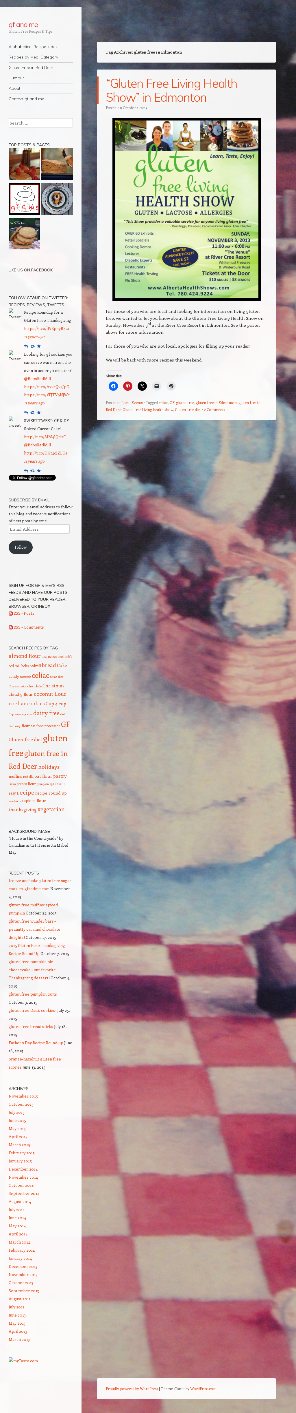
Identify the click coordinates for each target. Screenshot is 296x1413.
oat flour (43, 776)
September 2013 (24, 1290)
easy (18, 726)
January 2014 (20, 1258)
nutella (28, 776)
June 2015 (17, 1120)
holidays (49, 766)
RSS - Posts (23, 613)
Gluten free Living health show (148, 409)
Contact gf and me (26, 98)
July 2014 (17, 1209)
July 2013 (16, 1307)
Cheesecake (17, 686)
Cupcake (14, 714)
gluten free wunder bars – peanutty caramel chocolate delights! (34, 929)
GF (172, 402)
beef (61, 656)
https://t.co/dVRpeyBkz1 (46, 328)
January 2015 (20, 1161)
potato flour (26, 783)
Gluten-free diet (188, 409)
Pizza (12, 784)
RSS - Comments (28, 627)
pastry (59, 776)
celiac (163, 402)
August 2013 (20, 1298)
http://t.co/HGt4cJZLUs (45, 453)
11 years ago (34, 336)
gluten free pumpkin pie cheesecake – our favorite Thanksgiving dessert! (32, 970)
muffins (15, 776)
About (14, 88)
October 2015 (21, 1104)
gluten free (185, 402)
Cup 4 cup (56, 703)
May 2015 (17, 1128)
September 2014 (24, 1193)
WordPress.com (203, 1388)
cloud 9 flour (21, 694)
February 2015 (22, 1152)
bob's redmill (31, 665)
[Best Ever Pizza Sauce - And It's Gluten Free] (24, 200)
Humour (16, 78)
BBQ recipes (49, 657)
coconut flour (50, 693)
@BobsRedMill (37, 378)
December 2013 (23, 1266)
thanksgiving (23, 809)
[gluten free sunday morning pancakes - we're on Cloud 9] (24, 165)
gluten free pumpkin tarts (33, 994)
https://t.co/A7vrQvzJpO (46, 386)
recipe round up (51, 793)
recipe (25, 792)
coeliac (17, 703)
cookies (36, 703)
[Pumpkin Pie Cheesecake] (57, 200)
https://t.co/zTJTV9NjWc (47, 394)
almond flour (25, 655)
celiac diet (56, 677)
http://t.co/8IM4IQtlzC (45, 436)
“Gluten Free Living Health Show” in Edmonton (171, 90)
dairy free (46, 713)
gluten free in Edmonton (216, 402)
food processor (48, 725)
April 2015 (18, 1136)
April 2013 (18, 1331)
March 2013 (19, 1339)
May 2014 (17, 1225)
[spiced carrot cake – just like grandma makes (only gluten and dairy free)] (57, 165)
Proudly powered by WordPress (132, 1388)
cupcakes (26, 714)
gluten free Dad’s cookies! (32, 1010)
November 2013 (23, 1274)
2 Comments (214, 409)
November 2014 (23, 1177)
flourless (28, 725)
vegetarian (51, 809)
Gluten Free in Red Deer (31, 67)
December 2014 (23, 1169)
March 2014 (19, 1242)
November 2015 (23, 1096)
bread (49, 665)
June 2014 (17, 1217)
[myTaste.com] (23, 1360)
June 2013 (17, 1315)
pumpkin (43, 784)
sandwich (15, 801)
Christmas (53, 685)
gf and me (23, 24)
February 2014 (22, 1250)
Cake (62, 665)
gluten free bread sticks (31, 1026)
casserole (25, 677)
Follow (21, 547)
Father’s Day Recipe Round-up (36, 1042)
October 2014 (21, 1185)
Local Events (132, 402)
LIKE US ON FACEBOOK (31, 270)
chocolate (34, 686)
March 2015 (19, 1144)
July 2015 (17, 1112)
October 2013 (21, 1282)
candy (14, 676)
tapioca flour (34, 800)
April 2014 (18, 1234)
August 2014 (20, 1201)
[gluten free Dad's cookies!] (24, 234)
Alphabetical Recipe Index (33, 46)
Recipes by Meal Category (33, 57)
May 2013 (17, 1323)
